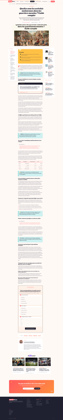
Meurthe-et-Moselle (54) (39, 403)
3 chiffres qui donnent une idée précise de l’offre (12, 56)
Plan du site (10, 413)
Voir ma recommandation (30, 328)
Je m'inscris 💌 (37, 388)
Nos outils (47, 400)
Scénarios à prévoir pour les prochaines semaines (12, 74)
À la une (18, 1)
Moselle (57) (37, 402)
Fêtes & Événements (44, 1)
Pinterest (31, 335)
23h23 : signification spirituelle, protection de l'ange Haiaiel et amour (50, 60)
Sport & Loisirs (32, 1)
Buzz (11, 1)
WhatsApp (35, 335)
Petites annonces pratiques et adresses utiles (12, 71)
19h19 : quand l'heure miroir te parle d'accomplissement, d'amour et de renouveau (51, 74)
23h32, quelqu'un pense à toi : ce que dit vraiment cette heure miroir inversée (51, 67)
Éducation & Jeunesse (38, 1)
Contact (10, 414)
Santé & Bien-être (27, 1)
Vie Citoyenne (21, 1)
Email (40, 335)
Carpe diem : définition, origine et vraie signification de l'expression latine (49, 84)
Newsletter (52, 1)
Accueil (10, 3)
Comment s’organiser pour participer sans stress (12, 67)
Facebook (26, 335)
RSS (53, 418)
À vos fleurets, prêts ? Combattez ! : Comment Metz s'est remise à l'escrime (29, 222)
